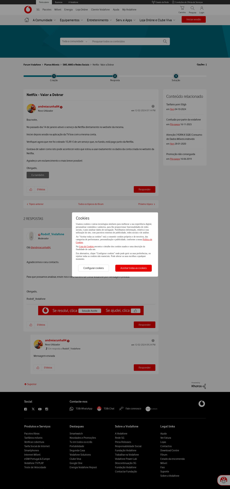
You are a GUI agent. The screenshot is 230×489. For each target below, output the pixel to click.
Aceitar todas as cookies (133, 268)
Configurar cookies (93, 268)
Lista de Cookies (86, 246)
